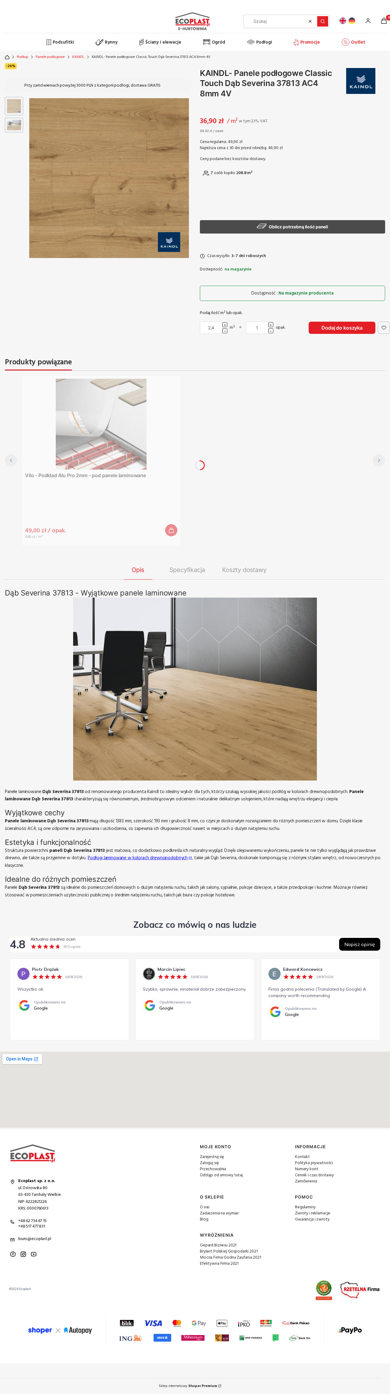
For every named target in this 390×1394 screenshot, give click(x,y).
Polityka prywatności (314, 1163)
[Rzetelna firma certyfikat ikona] (360, 1290)
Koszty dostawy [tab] (244, 570)
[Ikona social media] (13, 1254)
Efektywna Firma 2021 (219, 1263)
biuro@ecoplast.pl (34, 1238)
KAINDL (78, 57)
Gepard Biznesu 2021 (218, 1245)
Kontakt (302, 1156)
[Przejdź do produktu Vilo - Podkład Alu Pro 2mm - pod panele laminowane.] (101, 424)
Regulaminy (305, 1207)
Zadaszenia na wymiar (219, 1213)
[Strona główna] (24, 42)
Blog (204, 1219)
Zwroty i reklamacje (312, 1213)
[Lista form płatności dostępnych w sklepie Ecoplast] (195, 1330)
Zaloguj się (209, 1163)
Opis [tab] (138, 570)
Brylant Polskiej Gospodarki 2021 (229, 1251)
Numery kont (306, 1169)
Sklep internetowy (188, 1386)
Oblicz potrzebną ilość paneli (298, 226)
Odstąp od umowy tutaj (221, 1175)
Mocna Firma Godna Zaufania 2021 (230, 1257)
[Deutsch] (352, 20)
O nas (204, 1207)
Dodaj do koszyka (341, 328)
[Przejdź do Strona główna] (7, 57)
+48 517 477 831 (31, 1226)
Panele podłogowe (50, 57)
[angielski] (342, 20)
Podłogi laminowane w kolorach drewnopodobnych (138, 858)
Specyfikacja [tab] (187, 570)
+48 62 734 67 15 (32, 1220)
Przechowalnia (213, 1169)
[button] (322, 21)
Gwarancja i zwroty (312, 1219)
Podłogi (22, 57)
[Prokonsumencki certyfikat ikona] (324, 1290)
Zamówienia (306, 1181)
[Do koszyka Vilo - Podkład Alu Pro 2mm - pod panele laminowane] (171, 530)
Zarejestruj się (212, 1156)
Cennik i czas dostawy (314, 1175)
